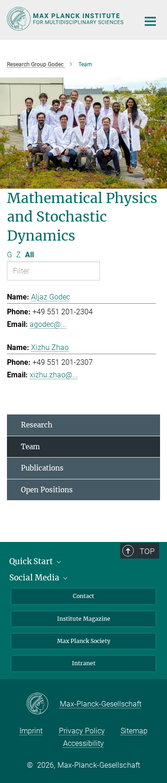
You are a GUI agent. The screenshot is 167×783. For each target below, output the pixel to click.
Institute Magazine (83, 618)
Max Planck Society (83, 640)
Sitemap (134, 730)
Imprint (31, 730)
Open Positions (47, 489)
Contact (83, 595)
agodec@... (48, 324)
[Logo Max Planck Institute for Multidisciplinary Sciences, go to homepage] (66, 19)
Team (30, 446)
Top (147, 551)
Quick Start (32, 561)
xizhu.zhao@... (54, 374)
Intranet (84, 663)
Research (36, 424)
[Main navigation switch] (150, 21)
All (29, 254)
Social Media (35, 577)
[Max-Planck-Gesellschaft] (43, 704)
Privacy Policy (82, 730)
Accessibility (83, 743)
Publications (42, 468)
